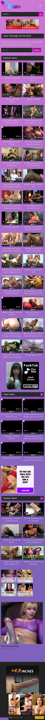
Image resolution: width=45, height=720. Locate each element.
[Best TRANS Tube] (18, 5)
